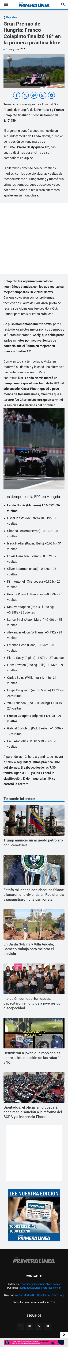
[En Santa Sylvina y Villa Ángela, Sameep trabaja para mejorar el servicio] (34, 924)
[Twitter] (38, 1326)
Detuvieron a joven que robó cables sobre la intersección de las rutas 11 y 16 (32, 1058)
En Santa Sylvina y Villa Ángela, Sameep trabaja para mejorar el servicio (28, 949)
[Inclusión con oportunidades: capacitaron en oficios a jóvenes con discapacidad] (34, 978)
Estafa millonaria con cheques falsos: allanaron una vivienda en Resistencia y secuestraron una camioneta (33, 895)
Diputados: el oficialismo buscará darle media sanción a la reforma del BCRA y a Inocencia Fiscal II (32, 1112)
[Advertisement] (34, 238)
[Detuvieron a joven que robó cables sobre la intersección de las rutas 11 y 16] (34, 1033)
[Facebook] (20, 1326)
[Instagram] (29, 1326)
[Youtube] (47, 1326)
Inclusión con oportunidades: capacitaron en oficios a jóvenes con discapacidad (33, 1003)
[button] (8, 4)
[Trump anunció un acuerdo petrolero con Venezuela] (34, 820)
